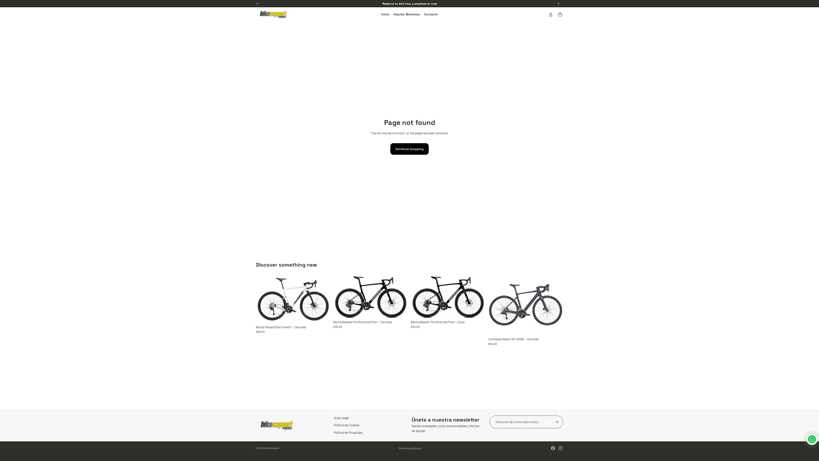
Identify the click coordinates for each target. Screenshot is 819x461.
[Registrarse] (556, 421)
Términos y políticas (409, 448)
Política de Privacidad (348, 432)
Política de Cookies (346, 425)
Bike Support (272, 448)
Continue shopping (409, 149)
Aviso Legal (341, 418)
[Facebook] (553, 448)
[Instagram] (560, 448)
